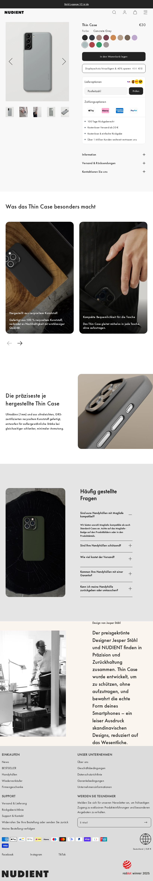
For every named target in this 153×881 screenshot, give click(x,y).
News (5, 762)
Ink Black (85, 37)
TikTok (62, 854)
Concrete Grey (85, 45)
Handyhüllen (9, 774)
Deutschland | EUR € (142, 849)
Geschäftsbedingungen (91, 768)
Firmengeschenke (12, 787)
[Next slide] (20, 343)
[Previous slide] (9, 343)
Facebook (8, 854)
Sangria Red (106, 37)
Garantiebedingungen (90, 781)
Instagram (36, 854)
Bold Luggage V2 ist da (76, 4)
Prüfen (136, 91)
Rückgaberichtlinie (13, 810)
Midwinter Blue (92, 37)
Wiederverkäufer (12, 781)
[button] (114, 12)
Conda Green (99, 45)
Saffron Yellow (113, 37)
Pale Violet (134, 37)
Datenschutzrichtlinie (89, 774)
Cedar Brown (127, 37)
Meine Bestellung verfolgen (18, 828)
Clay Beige (120, 37)
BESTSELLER (9, 768)
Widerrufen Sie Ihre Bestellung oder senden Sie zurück (35, 822)
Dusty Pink (99, 37)
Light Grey (106, 45)
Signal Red (92, 45)
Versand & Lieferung (14, 803)
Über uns (82, 762)
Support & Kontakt (12, 816)
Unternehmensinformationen (94, 787)
